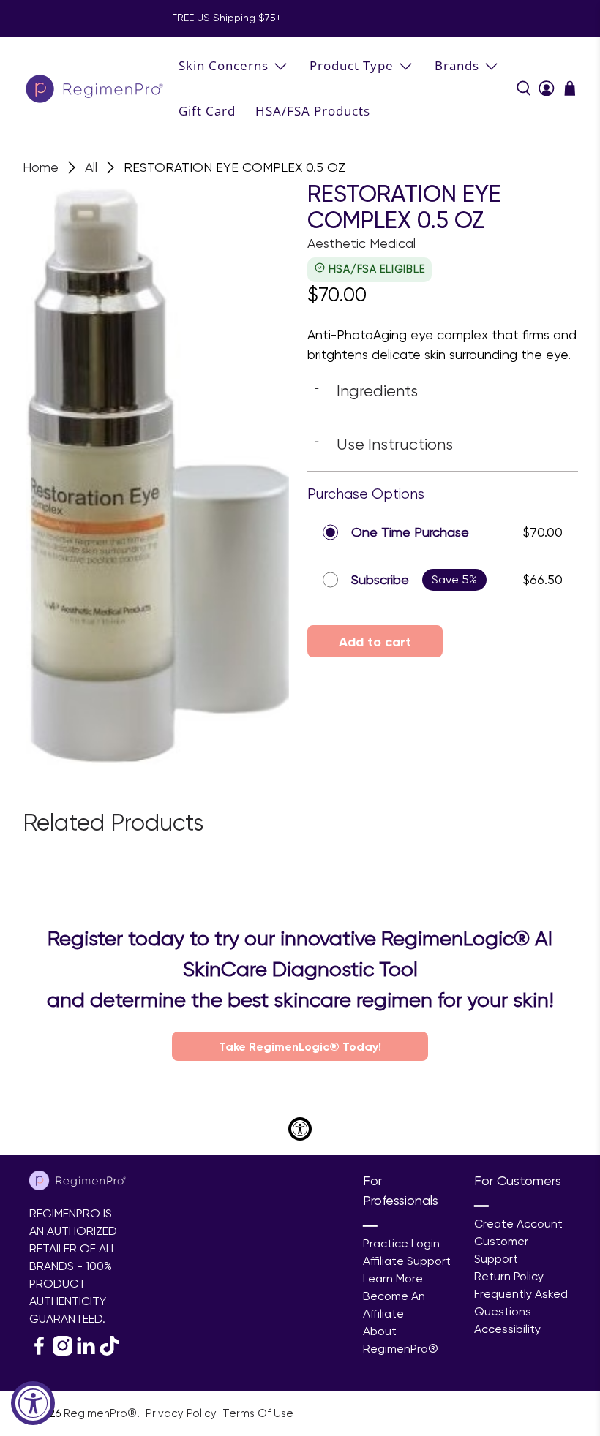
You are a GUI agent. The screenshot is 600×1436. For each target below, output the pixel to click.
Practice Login (401, 1243)
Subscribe (380, 579)
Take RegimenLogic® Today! (300, 1046)
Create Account (518, 1224)
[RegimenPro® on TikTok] (109, 1351)
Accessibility (507, 1329)
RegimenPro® (100, 1413)
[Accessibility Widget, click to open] (33, 1403)
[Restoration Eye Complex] (158, 473)
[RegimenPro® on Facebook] (39, 1351)
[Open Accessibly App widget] (300, 1129)
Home (41, 167)
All (91, 167)
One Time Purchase (410, 532)
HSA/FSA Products (312, 110)
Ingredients (366, 390)
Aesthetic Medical (361, 243)
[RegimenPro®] (96, 88)
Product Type (352, 65)
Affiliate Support (407, 1261)
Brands (457, 65)
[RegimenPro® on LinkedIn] (86, 1351)
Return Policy (509, 1276)
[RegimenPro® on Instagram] (62, 1351)
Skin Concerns (224, 65)
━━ (370, 1226)
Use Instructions (384, 443)
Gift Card (207, 110)
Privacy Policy (183, 1413)
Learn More (393, 1278)
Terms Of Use (257, 1413)
